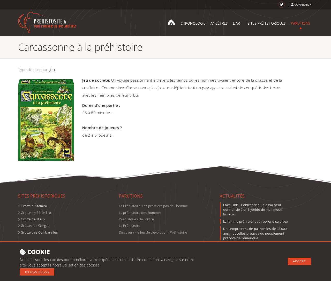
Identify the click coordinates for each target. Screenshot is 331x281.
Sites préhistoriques (266, 23)
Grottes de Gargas (35, 225)
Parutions (300, 23)
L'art (237, 23)
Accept (299, 261)
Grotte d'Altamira (34, 205)
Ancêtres (219, 23)
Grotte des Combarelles (39, 232)
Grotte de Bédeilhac (36, 212)
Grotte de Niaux (33, 219)
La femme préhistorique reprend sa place (255, 221)
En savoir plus (37, 271)
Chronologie (192, 23)
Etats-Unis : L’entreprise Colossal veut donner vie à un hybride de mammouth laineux (253, 209)
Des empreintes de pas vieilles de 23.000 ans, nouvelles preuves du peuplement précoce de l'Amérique (255, 233)
